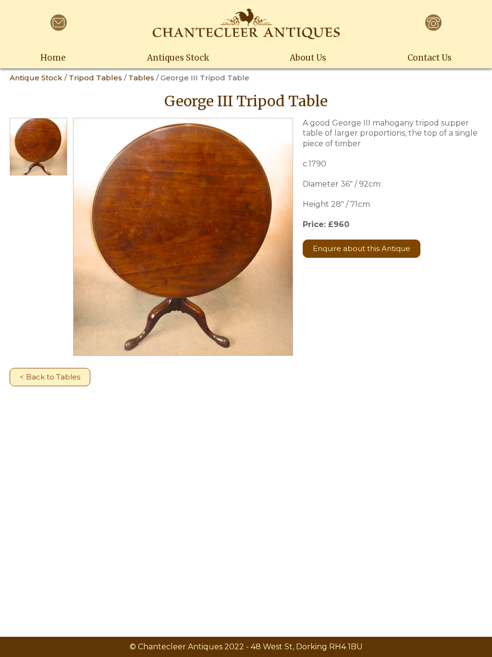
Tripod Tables (95, 77)
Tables (141, 77)
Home (53, 57)
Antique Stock (36, 77)
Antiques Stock (178, 57)
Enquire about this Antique (361, 248)
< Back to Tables (50, 376)
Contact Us (429, 57)
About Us (308, 57)
